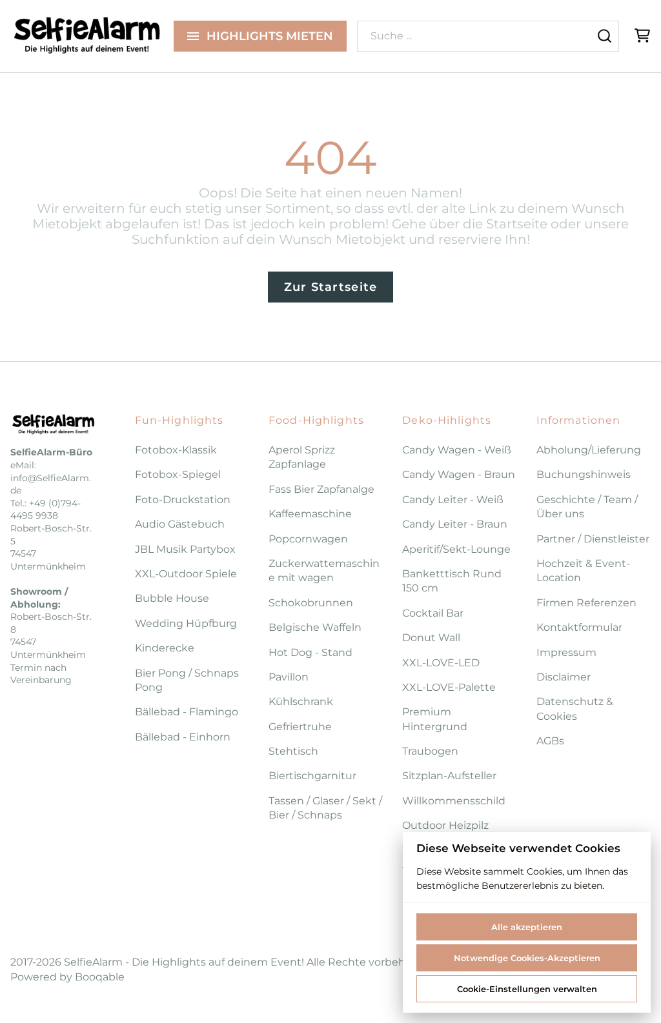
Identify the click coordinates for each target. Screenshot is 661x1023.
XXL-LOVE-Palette (449, 687)
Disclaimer (563, 677)
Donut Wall (431, 637)
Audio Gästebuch (180, 524)
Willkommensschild (453, 801)
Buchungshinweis (583, 474)
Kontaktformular (579, 627)
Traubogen (430, 751)
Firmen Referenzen (586, 603)
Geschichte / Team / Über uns (587, 506)
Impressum (566, 652)
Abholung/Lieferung (588, 450)
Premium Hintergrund (434, 719)
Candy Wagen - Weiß (456, 450)
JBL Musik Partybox (185, 549)
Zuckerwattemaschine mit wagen (324, 570)
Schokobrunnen (311, 603)
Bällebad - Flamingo (186, 712)
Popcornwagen (308, 539)
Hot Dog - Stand (310, 652)
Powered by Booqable (67, 977)
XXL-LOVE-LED (441, 663)
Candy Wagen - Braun (458, 474)
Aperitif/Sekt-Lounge (456, 549)
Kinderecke (164, 648)
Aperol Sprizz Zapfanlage (302, 457)
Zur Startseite (331, 287)
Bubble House (172, 598)
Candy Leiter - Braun (454, 524)
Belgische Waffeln (315, 627)
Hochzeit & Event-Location (583, 570)
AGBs (550, 741)
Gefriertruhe (300, 726)
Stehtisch (293, 751)
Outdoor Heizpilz (445, 825)
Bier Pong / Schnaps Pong (187, 680)
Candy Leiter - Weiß (452, 499)
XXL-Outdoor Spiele (186, 574)
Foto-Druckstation (182, 499)
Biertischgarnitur (312, 776)
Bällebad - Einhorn (182, 737)
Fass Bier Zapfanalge (321, 489)
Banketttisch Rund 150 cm (452, 581)
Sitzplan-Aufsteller (449, 776)
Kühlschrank (301, 701)
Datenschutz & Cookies (574, 708)
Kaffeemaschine (310, 514)
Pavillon (289, 677)
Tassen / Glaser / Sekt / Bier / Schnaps (325, 808)
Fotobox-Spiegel (178, 474)
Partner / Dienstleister (592, 539)
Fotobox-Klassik (176, 450)
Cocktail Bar (432, 613)
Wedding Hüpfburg (186, 623)
